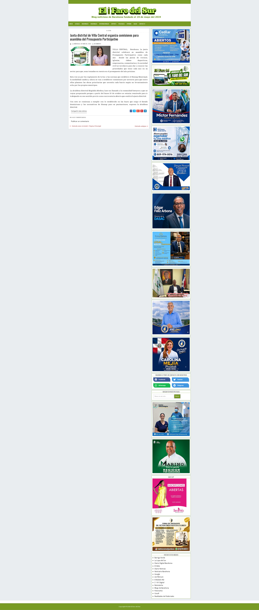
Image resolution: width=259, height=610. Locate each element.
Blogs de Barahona (161, 588)
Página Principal (95, 126)
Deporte (113, 24)
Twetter (180, 379)
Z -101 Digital (159, 582)
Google (157, 574)
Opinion (129, 24)
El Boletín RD (159, 580)
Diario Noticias (160, 569)
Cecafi (156, 593)
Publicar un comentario (80, 121)
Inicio (71, 24)
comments (97, 44)
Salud (135, 24)
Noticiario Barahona (162, 571)
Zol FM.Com (158, 577)
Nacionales (85, 24)
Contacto (142, 24)
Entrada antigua (140, 126)
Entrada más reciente (79, 126)
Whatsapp (162, 385)
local (109, 30)
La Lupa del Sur (160, 560)
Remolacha (158, 585)
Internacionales (104, 24)
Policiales (121, 24)
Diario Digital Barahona (163, 563)
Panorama (158, 591)
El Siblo (157, 566)
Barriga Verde (159, 558)
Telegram (180, 385)
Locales (77, 24)
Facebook (162, 379)
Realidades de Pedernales (164, 596)
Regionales (94, 24)
